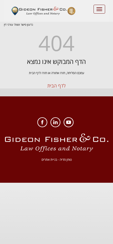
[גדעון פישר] (43, 10)
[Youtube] (69, 126)
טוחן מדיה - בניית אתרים (57, 159)
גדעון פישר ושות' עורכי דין (18, 24)
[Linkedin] (55, 126)
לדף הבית (56, 85)
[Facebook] (42, 126)
